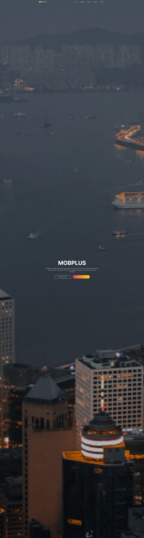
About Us (95, 1)
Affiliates (89, 1)
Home (75, 1)
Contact (101, 1)
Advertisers (82, 1)
